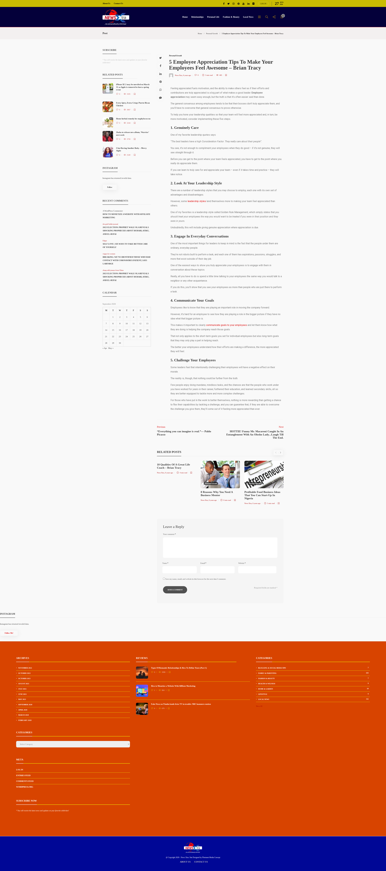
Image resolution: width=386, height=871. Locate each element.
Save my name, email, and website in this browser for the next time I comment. (195, 579)
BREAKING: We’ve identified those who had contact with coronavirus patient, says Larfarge (126, 260)
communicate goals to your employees (226, 325)
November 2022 (25, 668)
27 (147, 336)
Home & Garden (313, 689)
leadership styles (197, 201)
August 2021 (23, 684)
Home (185, 17)
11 (134, 323)
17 (127, 330)
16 (120, 330)
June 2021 (22, 694)
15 (113, 330)
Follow (109, 187)
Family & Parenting (313, 673)
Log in (263, 4)
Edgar (105, 241)
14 (106, 330)
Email (203, 563)
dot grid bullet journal (110, 224)
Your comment (169, 534)
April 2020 (22, 710)
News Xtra (178, 75)
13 (147, 323)
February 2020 (25, 720)
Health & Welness (313, 683)
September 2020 (25, 704)
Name (165, 563)
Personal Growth (212, 33)
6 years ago (187, 75)
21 (106, 336)
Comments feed (24, 781)
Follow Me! (9, 633)
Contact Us (118, 3)
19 (140, 330)
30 (120, 343)
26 (140, 336)
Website (242, 563)
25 (134, 336)
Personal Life (213, 17)
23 (120, 336)
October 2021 (24, 678)
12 (140, 323)
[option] (176, 468)
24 (127, 336)
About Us (106, 3)
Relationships (197, 17)
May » (111, 348)
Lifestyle (313, 694)
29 (113, 343)
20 (147, 330)
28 (106, 343)
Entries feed (23, 775)
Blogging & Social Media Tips (313, 668)
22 (113, 336)
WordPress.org (24, 787)
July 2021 (22, 689)
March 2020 (23, 715)
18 (134, 330)
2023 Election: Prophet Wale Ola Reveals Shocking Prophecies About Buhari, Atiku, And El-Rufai (126, 230)
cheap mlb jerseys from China (113, 270)
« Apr (105, 348)
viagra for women (109, 254)
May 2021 (22, 699)
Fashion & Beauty (231, 17)
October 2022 (24, 673)
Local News (248, 17)
